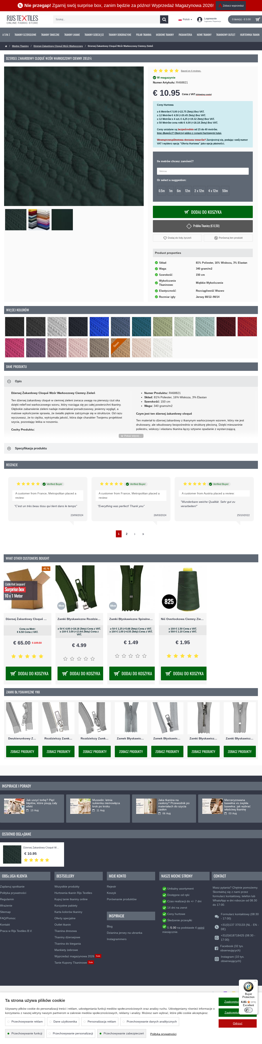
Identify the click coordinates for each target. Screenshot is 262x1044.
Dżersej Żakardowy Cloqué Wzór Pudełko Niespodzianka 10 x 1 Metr (27, 619)
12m (187, 190)
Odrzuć (237, 1023)
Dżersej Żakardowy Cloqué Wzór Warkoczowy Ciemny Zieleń (41, 847)
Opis (18, 381)
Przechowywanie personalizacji (73, 1033)
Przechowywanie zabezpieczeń (124, 1033)
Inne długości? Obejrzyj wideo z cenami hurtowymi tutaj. (189, 133)
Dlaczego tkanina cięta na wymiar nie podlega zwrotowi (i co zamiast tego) (40, 805)
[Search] (164, 19)
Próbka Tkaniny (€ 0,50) (206, 225)
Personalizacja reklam (102, 1021)
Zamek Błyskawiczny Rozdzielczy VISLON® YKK (167, 738)
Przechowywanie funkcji (26, 1033)
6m (179, 190)
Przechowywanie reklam (27, 1021)
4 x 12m (213, 190)
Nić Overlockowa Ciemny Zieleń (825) (182, 619)
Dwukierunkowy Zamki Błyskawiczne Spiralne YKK (22, 738)
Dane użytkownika (65, 1021)
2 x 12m (199, 190)
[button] (177, 238)
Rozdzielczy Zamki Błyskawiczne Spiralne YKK (95, 738)
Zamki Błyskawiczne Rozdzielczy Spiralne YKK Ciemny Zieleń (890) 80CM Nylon (79, 619)
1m (171, 190)
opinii (201, 927)
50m (225, 190)
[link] (6, 35)
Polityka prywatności (163, 1034)
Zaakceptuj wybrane (238, 1012)
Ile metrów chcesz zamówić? (175, 161)
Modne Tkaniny (20, 46)
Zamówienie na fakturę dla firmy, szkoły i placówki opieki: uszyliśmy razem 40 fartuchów (173, 806)
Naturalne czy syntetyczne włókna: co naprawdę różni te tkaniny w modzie (239, 805)
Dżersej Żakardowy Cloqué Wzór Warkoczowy (58, 46)
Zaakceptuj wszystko (237, 1001)
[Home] (6, 46)
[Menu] (255, 982)
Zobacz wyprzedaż (233, 5)
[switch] (248, 1010)
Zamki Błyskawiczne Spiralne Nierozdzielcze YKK (240, 738)
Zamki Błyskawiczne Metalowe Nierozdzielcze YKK (204, 738)
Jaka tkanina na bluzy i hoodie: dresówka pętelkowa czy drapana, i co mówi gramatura (107, 805)
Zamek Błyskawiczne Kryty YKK (131, 738)
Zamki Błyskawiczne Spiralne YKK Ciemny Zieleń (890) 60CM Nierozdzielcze (131, 619)
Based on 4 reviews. (191, 71)
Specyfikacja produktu (31, 448)
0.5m (162, 190)
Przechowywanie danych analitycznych (152, 1021)
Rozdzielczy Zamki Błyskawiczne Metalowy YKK (58, 738)
